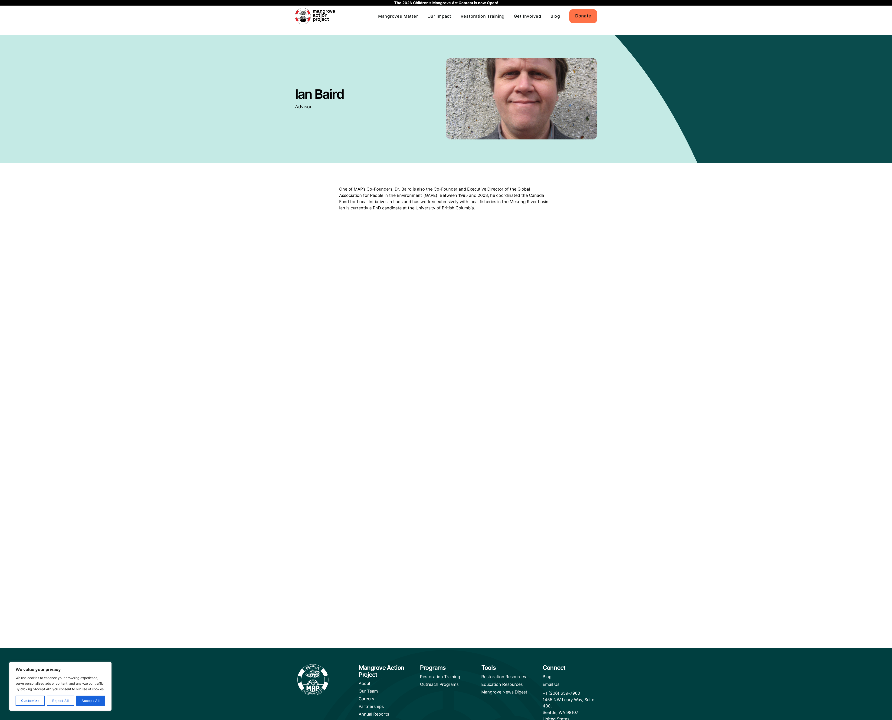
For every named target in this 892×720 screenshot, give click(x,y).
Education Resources (502, 684)
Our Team (368, 691)
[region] (60, 686)
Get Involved (527, 16)
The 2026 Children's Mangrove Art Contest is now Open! (446, 2)
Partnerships (371, 706)
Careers (366, 698)
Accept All (91, 701)
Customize (30, 701)
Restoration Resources (503, 676)
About (365, 683)
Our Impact (439, 16)
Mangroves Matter (398, 16)
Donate (583, 16)
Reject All (60, 701)
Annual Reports (374, 714)
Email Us (551, 684)
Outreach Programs (439, 684)
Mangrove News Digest (504, 692)
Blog (555, 16)
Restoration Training (483, 16)
